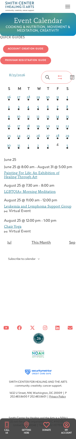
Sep (72, 243)
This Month (41, 243)
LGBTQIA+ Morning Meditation (30, 191)
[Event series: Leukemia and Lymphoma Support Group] (59, 200)
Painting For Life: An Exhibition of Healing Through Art (31, 175)
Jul (9, 243)
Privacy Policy (57, 396)
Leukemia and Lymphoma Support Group (37, 206)
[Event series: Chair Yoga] (58, 221)
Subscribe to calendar (21, 259)
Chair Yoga (12, 226)
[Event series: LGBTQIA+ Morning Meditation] (56, 186)
